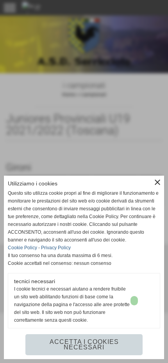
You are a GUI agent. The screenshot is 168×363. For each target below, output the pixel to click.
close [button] (157, 182)
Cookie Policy (22, 247)
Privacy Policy (56, 247)
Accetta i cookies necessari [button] (84, 344)
